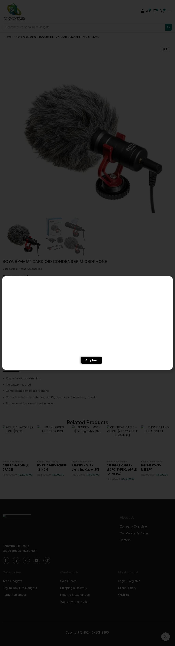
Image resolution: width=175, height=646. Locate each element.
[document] (87, 323)
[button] (167, 281)
